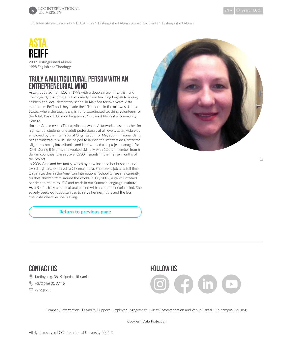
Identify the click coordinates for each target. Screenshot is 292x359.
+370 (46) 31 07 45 (50, 283)
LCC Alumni (85, 23)
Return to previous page (85, 212)
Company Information (62, 310)
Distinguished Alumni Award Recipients (128, 23)
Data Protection (154, 321)
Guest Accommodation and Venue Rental (180, 310)
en (226, 10)
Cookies (133, 321)
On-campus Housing (231, 310)
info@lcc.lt (43, 290)
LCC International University (50, 23)
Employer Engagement (129, 310)
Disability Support (96, 310)
